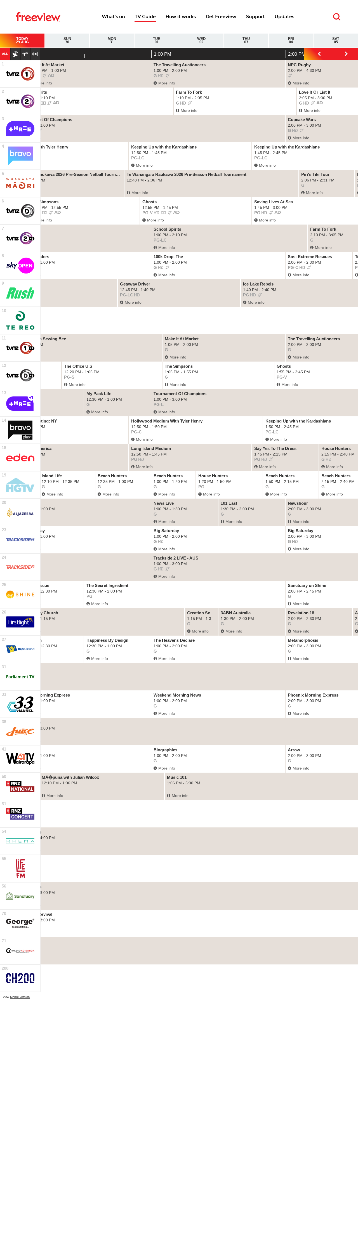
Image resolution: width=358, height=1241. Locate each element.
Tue (156, 40)
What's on (113, 16)
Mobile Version (20, 997)
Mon (112, 40)
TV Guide (145, 16)
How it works (181, 16)
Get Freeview (221, 16)
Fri (291, 40)
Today (22, 40)
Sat (335, 40)
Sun (67, 40)
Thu (246, 40)
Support (255, 16)
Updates (284, 16)
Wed (201, 40)
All (5, 53)
